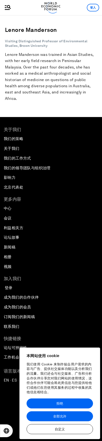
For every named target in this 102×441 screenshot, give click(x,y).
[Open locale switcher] (6, 431)
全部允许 (59, 416)
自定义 (60, 429)
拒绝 (59, 403)
